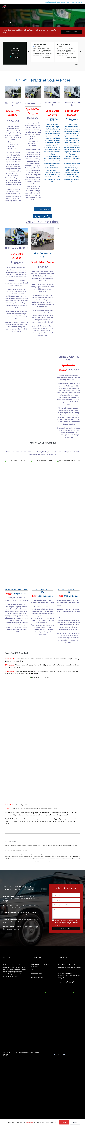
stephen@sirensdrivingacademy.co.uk (70, 2)
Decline (75, 1122)
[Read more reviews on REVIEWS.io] (15, 57)
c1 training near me (36, 974)
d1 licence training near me (39, 970)
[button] (29, 52)
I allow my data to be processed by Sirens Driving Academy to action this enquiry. (66, 923)
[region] (55, 52)
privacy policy (30, 1122)
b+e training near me (37, 977)
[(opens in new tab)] (57, 1054)
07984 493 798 (50, 2)
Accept (64, 1122)
